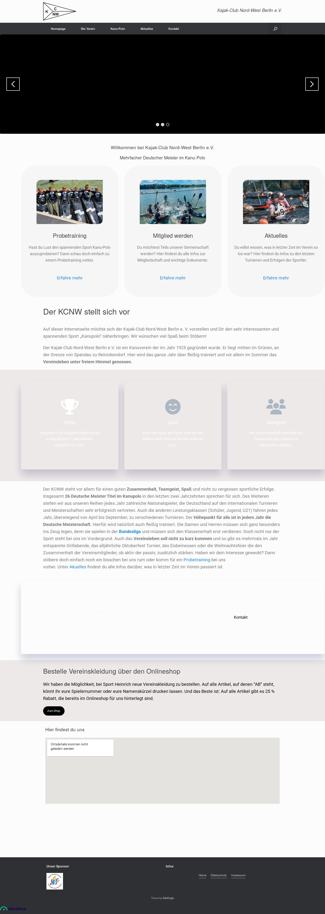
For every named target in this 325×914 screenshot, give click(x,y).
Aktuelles (146, 28)
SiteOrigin (168, 898)
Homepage (58, 28)
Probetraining (197, 559)
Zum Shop (53, 710)
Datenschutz (219, 875)
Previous (13, 84)
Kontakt (173, 28)
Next (312, 84)
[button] (275, 28)
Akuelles (77, 566)
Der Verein (88, 28)
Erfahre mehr (70, 278)
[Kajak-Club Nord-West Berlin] (59, 11)
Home (202, 875)
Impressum (238, 875)
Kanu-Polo (118, 28)
